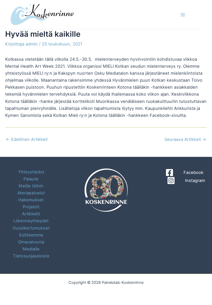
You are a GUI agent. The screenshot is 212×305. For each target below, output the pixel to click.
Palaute (31, 178)
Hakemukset (31, 199)
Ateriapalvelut (31, 192)
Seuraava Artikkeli (185, 139)
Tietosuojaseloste (31, 255)
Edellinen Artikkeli (27, 139)
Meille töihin (31, 185)
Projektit (31, 206)
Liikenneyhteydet (31, 220)
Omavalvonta (31, 242)
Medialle (31, 248)
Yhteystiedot (31, 171)
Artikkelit (31, 213)
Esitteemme (31, 235)
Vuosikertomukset (31, 228)
